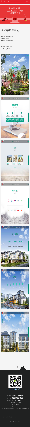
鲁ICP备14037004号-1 (15, 421)
